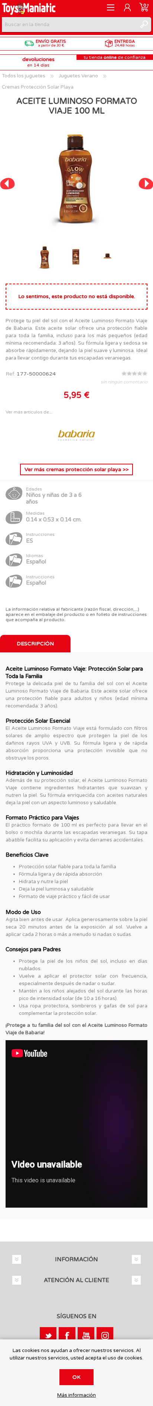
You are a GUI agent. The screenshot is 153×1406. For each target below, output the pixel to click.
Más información (76, 1395)
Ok (76, 1377)
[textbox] (69, 24)
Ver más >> (76, 469)
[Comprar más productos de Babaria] (76, 452)
